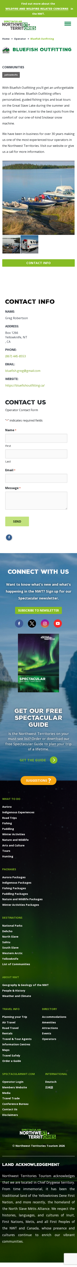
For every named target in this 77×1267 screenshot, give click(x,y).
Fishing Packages (14, 888)
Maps (6, 1050)
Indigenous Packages (16, 882)
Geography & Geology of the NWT (25, 985)
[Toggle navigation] (67, 23)
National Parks (12, 925)
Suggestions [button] (38, 780)
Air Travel (8, 1022)
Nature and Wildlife (15, 840)
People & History (13, 990)
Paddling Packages (15, 894)
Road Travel (10, 1028)
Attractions (50, 1028)
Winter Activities (13, 834)
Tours (6, 851)
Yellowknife (10, 958)
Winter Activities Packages (20, 905)
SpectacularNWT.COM (18, 1074)
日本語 (49, 1087)
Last (8, 461)
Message (13, 488)
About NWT (10, 977)
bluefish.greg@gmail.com (22, 371)
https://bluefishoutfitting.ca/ (25, 385)
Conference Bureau (15, 1104)
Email (10, 470)
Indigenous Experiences (18, 812)
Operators (49, 1039)
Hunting (7, 856)
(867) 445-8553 (15, 356)
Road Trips (9, 818)
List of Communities (16, 964)
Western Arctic (12, 953)
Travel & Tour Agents (17, 1039)
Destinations (12, 917)
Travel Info (11, 1009)
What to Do (11, 799)
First (8, 446)
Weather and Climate (16, 996)
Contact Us (9, 1109)
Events (46, 1033)
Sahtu (6, 942)
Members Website (14, 1087)
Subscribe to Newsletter (38, 610)
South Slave (10, 947)
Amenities (49, 1022)
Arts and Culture (13, 845)
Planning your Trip (14, 1017)
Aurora (7, 806)
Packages (9, 869)
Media (6, 1093)
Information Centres (16, 1044)
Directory (49, 1009)
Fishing (7, 823)
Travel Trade (11, 1098)
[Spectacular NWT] (20, 25)
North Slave (10, 936)
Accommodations (54, 1017)
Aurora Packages (14, 877)
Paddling (8, 829)
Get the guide (33, 760)
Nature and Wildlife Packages (22, 899)
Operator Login (12, 1082)
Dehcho (7, 931)
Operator (20, 38)
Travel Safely (11, 1055)
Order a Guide (11, 1061)
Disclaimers (10, 1115)
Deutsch (50, 1082)
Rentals (7, 1033)
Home (6, 38)
